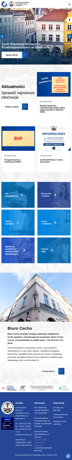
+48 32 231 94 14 (25, 429)
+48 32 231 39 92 (25, 424)
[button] (69, 36)
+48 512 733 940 (24, 426)
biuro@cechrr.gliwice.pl (23, 434)
